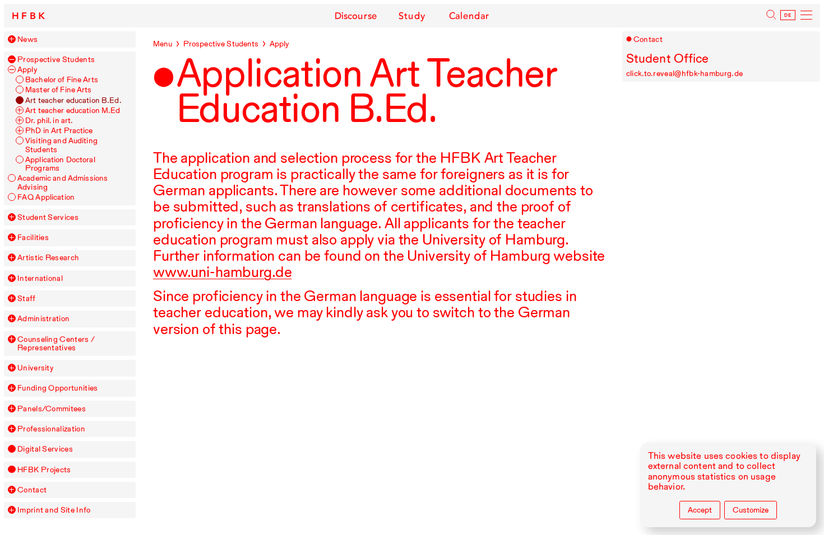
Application (46, 197)
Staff (26, 298)
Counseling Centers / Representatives (56, 343)
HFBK (30, 16)
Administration (43, 319)
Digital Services (45, 449)
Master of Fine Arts (58, 90)
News (27, 39)
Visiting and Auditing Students (61, 145)
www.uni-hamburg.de (222, 271)
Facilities (33, 237)
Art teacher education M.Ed (73, 110)
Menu (163, 43)
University (35, 368)
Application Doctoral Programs (60, 164)
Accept (700, 509)
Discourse (356, 15)
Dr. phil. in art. (49, 120)
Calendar (469, 15)
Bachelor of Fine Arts (61, 80)
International (40, 278)
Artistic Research (48, 258)
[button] (12, 39)
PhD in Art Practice (59, 130)
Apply (27, 69)
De (788, 15)
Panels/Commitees (51, 409)
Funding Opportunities (57, 388)
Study (412, 15)
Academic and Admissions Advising (62, 182)
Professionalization (51, 429)
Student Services (47, 217)
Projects (44, 470)
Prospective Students (56, 59)
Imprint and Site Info (53, 510)
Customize (751, 509)
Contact (32, 490)
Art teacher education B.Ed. (73, 100)
